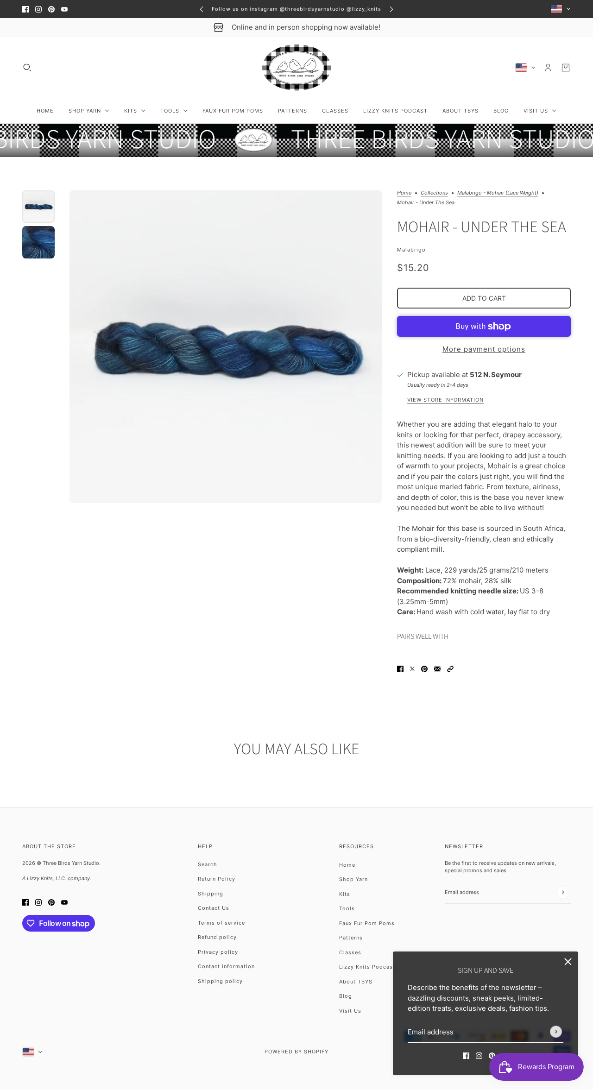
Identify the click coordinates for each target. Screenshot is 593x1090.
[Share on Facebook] (400, 669)
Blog (345, 996)
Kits (344, 894)
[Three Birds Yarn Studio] (296, 67)
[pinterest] (51, 9)
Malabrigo (411, 249)
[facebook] (25, 9)
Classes (350, 952)
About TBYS (355, 981)
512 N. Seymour (496, 374)
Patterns (351, 937)
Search (207, 864)
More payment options (483, 349)
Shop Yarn (353, 879)
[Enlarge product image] (225, 346)
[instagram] (38, 9)
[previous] (201, 9)
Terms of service (221, 923)
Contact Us (213, 908)
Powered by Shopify (296, 1051)
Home (404, 193)
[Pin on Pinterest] (424, 669)
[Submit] (556, 1032)
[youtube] (64, 9)
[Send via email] (437, 669)
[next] (391, 9)
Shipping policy (220, 981)
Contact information (226, 966)
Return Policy (216, 879)
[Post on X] (412, 669)
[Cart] (566, 68)
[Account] (548, 68)
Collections (434, 193)
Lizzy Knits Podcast (367, 967)
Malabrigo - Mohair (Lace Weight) (497, 193)
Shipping (210, 893)
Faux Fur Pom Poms (367, 923)
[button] (450, 669)
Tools (347, 908)
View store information (445, 400)
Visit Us (350, 1011)
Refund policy (217, 937)
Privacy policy (218, 952)
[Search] (27, 68)
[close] (568, 961)
